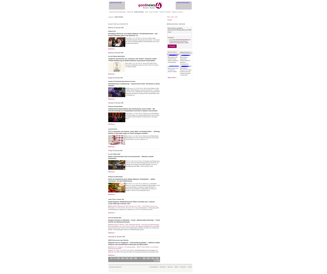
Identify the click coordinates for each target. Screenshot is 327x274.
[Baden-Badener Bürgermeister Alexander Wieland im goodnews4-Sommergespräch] (186, 55)
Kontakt (190, 267)
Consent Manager (153, 267)
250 (127, 258)
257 (157, 258)
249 (122, 258)
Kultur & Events (139, 12)
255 (148, 258)
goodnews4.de (118, 267)
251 (131, 258)
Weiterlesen (111, 49)
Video (168, 17)
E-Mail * (170, 32)
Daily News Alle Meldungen (117, 12)
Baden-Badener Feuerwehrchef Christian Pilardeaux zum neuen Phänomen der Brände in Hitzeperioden (186, 72)
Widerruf (176, 267)
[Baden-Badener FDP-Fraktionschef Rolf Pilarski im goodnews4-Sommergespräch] (173, 55)
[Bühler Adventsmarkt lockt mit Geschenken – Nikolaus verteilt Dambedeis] (116, 165)
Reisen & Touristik (165, 12)
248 (118, 258)
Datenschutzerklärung (183, 39)
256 (153, 258)
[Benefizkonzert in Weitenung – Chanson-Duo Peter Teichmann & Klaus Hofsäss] (116, 92)
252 (135, 258)
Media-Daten (163, 267)
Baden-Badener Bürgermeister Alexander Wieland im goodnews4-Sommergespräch (185, 61)
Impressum (170, 267)
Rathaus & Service (177, 12)
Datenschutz (183, 267)
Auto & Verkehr (153, 12)
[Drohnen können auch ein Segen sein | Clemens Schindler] (173, 66)
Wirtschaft (130, 12)
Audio (172, 17)
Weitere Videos (172, 77)
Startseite (110, 17)
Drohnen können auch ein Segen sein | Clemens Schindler (173, 70)
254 (144, 258)
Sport (146, 12)
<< (111, 258)
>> (158, 260)
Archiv (176, 17)
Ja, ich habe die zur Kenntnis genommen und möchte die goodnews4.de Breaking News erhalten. (180, 41)
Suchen (191, 20)
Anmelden (172, 46)
